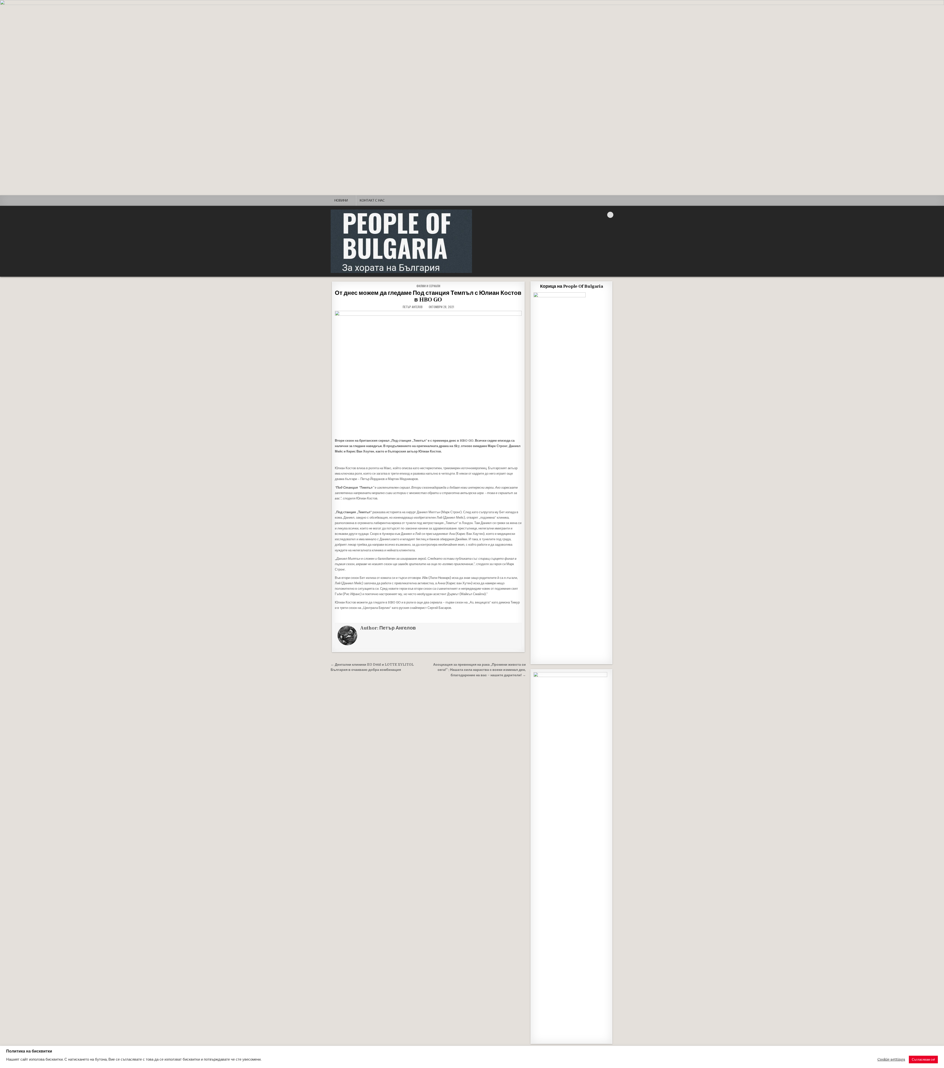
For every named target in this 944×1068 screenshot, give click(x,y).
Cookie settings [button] (891, 1059)
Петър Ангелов (413, 306)
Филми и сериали (428, 286)
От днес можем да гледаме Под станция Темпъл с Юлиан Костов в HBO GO (428, 296)
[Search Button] (610, 215)
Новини (341, 200)
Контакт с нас (372, 200)
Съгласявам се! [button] (923, 1059)
